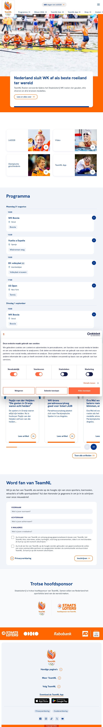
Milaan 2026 (39, 12)
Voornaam (16, 507)
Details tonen (89, 383)
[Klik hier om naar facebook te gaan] (40, 719)
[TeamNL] (41, 607)
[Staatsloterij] (10, 633)
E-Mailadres (16, 527)
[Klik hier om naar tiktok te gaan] (51, 719)
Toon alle (82, 455)
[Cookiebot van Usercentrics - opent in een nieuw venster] (89, 334)
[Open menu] (98, 5)
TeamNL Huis (56, 12)
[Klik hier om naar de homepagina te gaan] (8, 8)
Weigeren (19, 391)
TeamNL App (73, 12)
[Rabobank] (62, 633)
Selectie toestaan (51, 391)
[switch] (38, 374)
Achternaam (17, 517)
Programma (23, 12)
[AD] (85, 634)
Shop (87, 12)
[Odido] (31, 634)
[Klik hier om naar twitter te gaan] (57, 719)
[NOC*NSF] (96, 633)
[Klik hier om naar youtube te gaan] (63, 719)
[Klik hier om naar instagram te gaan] (46, 719)
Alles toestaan (84, 391)
